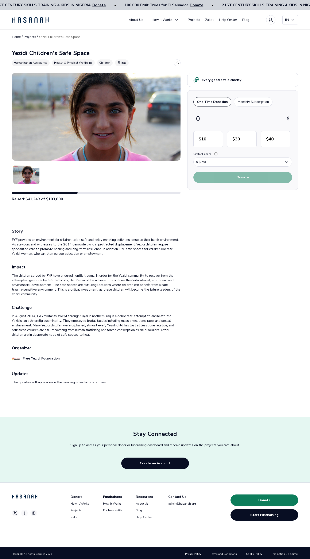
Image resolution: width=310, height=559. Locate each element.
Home (16, 37)
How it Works (162, 20)
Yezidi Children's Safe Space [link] (59, 37)
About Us (136, 20)
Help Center (228, 20)
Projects (194, 20)
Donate (99, 5)
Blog (245, 20)
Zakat (209, 20)
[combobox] (290, 19)
